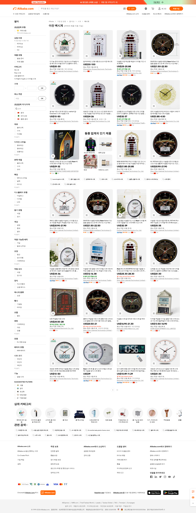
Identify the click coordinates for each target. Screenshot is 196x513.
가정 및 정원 (61, 21)
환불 (118, 464)
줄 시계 (49, 435)
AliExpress (65, 503)
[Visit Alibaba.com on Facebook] (151, 476)
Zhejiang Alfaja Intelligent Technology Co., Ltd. (165, 71)
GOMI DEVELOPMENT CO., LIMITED (163, 328)
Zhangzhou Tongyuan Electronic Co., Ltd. (164, 121)
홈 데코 (71, 21)
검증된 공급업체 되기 (157, 464)
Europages (131, 503)
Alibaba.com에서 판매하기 (159, 451)
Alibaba (51, 21)
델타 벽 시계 (154, 430)
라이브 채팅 (121, 455)
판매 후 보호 (55, 464)
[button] (124, 8)
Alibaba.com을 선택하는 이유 (27, 451)
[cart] (153, 9)
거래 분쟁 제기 (122, 460)
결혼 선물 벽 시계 (134, 179)
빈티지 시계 (77, 435)
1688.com (74, 503)
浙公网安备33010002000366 (135, 510)
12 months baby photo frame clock (99, 430)
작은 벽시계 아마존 (122, 430)
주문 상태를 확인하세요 (158, 460)
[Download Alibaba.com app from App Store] (154, 492)
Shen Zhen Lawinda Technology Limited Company (64, 71)
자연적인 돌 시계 (60, 430)
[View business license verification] (118, 509)
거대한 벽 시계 (22, 430)
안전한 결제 (55, 451)
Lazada (98, 503)
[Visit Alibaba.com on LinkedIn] (155, 476)
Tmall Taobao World (87, 503)
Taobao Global (107, 503)
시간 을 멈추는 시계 (94, 435)
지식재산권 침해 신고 (124, 468)
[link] (193, 491)
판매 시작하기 (155, 455)
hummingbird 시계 (58, 179)
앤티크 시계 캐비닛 (152, 179)
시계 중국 (167, 179)
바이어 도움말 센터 (123, 451)
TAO (115, 503)
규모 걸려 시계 (71, 184)
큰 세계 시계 (56, 184)
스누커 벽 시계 (118, 179)
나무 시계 (38, 435)
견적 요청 (87, 455)
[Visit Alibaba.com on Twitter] (160, 476)
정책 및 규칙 (55, 473)
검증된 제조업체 (89, 451)
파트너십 (153, 468)
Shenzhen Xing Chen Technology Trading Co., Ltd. (131, 123)
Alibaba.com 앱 (119, 493)
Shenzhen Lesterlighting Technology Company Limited (98, 378)
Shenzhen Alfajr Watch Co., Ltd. (128, 328)
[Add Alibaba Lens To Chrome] (48, 492)
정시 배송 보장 (56, 460)
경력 (19, 464)
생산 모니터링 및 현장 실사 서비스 (63, 468)
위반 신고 (120, 473)
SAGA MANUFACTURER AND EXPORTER (64, 171)
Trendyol (122, 503)
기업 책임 (20, 460)
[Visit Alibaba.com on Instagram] (165, 476)
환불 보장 (54, 455)
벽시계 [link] (86, 21)
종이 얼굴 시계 (75, 179)
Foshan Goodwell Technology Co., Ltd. (96, 121)
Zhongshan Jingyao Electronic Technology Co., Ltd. (98, 69)
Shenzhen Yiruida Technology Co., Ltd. (130, 380)
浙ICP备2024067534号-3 (156, 510)
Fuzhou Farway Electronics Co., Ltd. (129, 73)
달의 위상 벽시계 (23, 435)
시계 (79, 21)
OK (42, 88)
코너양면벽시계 (63, 435)
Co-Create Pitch (23, 455)
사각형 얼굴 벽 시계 (171, 430)
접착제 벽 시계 (90, 179)
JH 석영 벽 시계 (76, 430)
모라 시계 (104, 179)
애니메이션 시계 (139, 430)
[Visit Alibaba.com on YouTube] (169, 476)
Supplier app (99, 493)
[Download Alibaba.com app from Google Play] (171, 492)
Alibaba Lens (30, 493)
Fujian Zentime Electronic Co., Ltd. (62, 328)
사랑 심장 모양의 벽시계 (40, 430)
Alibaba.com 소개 (23, 446)
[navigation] (30, 209)
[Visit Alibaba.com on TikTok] (174, 476)
